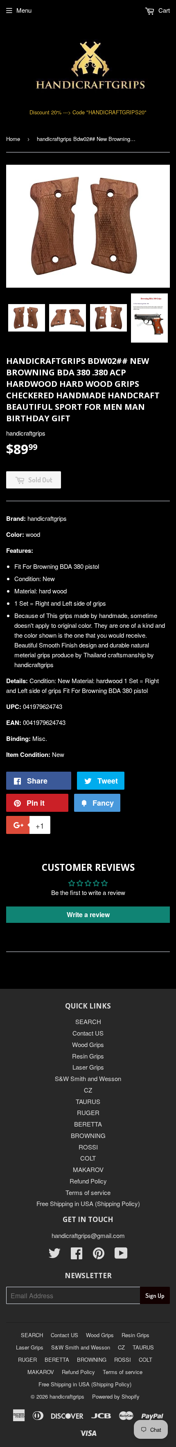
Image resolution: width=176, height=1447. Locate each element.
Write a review (88, 914)
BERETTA (88, 1124)
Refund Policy (88, 1181)
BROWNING (88, 1135)
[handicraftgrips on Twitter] (54, 1255)
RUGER (88, 1112)
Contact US (88, 1033)
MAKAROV (88, 1169)
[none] (26, 318)
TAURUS (88, 1101)
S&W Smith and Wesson (88, 1078)
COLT (88, 1158)
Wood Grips (88, 1044)
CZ (88, 1090)
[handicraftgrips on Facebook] (76, 1255)
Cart (163, 10)
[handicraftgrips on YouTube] (121, 1255)
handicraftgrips (67, 1396)
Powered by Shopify (116, 1396)
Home (13, 139)
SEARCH (88, 1021)
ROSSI (88, 1147)
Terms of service (88, 1192)
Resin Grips (88, 1056)
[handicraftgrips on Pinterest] (99, 1255)
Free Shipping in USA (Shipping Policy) (88, 1203)
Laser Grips (88, 1067)
